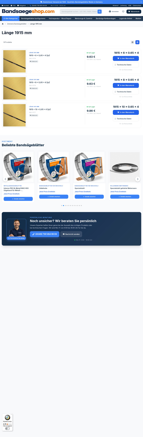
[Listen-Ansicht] (137, 42)
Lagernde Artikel (125, 18)
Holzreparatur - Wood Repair (60, 18)
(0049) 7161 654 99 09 (46, 234)
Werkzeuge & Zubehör (83, 18)
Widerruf (115, 5)
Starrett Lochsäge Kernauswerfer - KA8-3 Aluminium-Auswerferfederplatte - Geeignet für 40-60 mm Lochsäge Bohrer (124, 191)
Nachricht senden (72, 234)
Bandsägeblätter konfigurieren (33, 18)
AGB (129, 5)
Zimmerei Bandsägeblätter (16, 24)
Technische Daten (124, 65)
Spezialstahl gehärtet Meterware (88, 188)
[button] (137, 179)
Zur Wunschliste (126, 70)
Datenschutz (137, 5)
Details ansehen (19, 196)
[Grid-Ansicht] (132, 42)
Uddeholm (8, 188)
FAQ (14, 5)
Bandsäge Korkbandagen (106, 18)
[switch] (7, 428)
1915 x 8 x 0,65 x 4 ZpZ (39, 82)
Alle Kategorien (11, 18)
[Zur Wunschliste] (32, 180)
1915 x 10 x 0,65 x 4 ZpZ (40, 109)
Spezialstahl (44, 188)
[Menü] (11, 415)
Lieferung (123, 5)
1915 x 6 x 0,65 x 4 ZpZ (39, 55)
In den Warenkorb (127, 58)
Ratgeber (22, 5)
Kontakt (6, 5)
